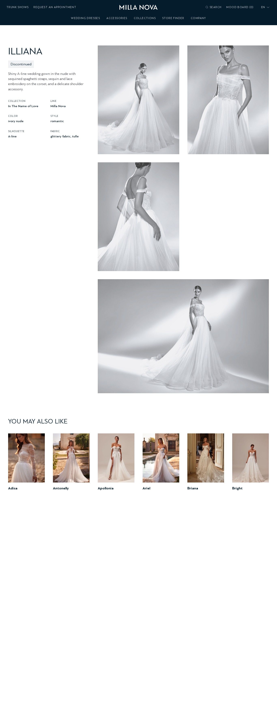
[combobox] (264, 7)
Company (198, 18)
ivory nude (16, 121)
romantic (57, 121)
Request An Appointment (54, 7)
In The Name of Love (23, 106)
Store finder (173, 18)
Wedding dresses (85, 18)
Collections (145, 18)
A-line (12, 136)
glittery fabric (60, 136)
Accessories (116, 18)
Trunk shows (17, 7)
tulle (75, 136)
